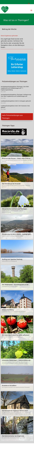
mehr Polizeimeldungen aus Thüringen (12, 116)
